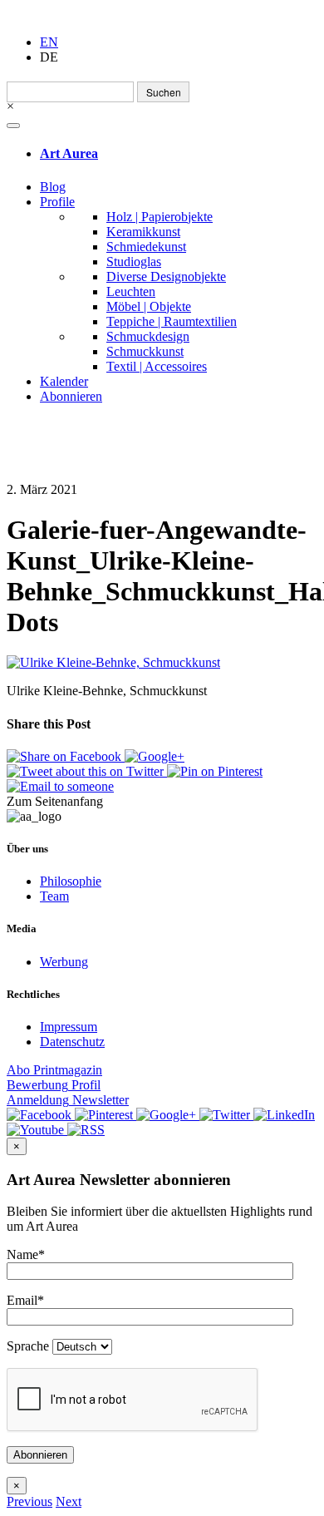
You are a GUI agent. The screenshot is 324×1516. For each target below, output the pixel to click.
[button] (29, 1501)
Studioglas (133, 261)
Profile (57, 202)
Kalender (64, 381)
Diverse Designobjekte (166, 276)
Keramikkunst (143, 232)
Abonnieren (71, 396)
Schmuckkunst (145, 351)
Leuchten (130, 291)
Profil (54, 1085)
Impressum (68, 1027)
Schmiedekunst (146, 246)
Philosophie (70, 881)
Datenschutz (72, 1042)
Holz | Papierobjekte (159, 217)
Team (54, 896)
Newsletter (68, 1100)
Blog (53, 187)
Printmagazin (54, 1070)
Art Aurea (69, 153)
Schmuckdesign (147, 336)
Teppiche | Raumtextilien (171, 321)
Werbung (64, 962)
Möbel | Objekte (148, 306)
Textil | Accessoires (156, 366)
